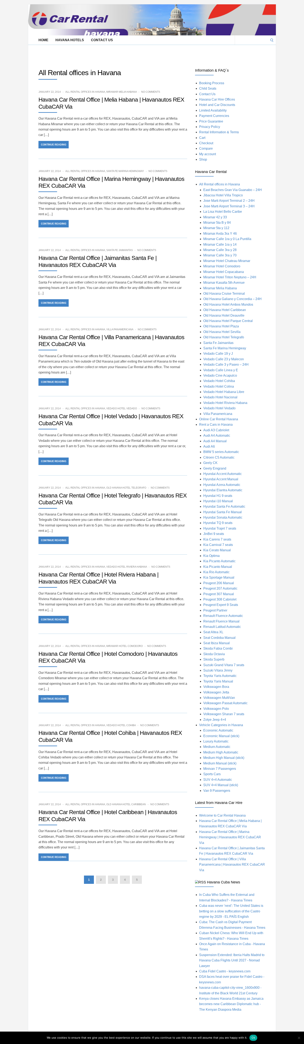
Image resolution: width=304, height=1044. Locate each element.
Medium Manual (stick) (219, 763)
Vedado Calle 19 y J (218, 353)
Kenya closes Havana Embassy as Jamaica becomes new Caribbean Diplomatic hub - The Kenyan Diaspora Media (231, 1004)
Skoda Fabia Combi (218, 648)
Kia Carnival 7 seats (218, 545)
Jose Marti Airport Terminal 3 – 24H (229, 206)
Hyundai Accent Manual (220, 479)
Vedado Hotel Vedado (121, 408)
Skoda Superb (213, 659)
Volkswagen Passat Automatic (225, 703)
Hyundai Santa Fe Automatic (224, 506)
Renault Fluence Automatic (223, 616)
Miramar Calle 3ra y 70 (220, 255)
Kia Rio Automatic (216, 572)
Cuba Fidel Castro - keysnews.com (224, 971)
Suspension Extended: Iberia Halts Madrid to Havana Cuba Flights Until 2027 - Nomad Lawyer (232, 960)
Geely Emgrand (214, 468)
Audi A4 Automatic (216, 435)
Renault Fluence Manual (221, 621)
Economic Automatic (218, 730)
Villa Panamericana (119, 329)
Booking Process (211, 83)
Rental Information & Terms (219, 132)
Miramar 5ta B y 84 (217, 222)
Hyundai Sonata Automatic (222, 517)
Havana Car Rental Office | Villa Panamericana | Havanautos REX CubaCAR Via (232, 864)
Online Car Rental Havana (218, 419)
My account (207, 154)
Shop (203, 159)
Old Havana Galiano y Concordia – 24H (232, 299)
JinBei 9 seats (213, 534)
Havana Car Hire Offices (217, 99)
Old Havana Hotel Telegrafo (126, 487)
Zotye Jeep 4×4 (214, 719)
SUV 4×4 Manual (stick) (220, 785)
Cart (202, 137)
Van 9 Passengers (216, 790)
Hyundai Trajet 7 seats (219, 528)
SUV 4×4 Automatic (217, 779)
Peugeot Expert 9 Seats (220, 605)
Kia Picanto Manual (217, 566)
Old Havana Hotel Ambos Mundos (228, 304)
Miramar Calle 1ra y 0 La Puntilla (227, 239)
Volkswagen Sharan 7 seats (223, 714)
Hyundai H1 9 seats (217, 495)
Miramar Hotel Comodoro (124, 646)
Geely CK (210, 463)
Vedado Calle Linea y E (220, 370)
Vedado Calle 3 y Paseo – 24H (226, 364)
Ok (253, 1037)
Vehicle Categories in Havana (221, 725)
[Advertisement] (103, 54)
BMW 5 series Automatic (221, 452)
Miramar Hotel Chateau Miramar (226, 261)
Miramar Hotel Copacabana (223, 272)
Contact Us (102, 40)
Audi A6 (209, 446)
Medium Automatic (216, 746)
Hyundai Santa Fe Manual (222, 512)
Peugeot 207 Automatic (220, 588)
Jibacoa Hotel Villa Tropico (223, 195)
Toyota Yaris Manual (218, 681)
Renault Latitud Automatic (222, 626)
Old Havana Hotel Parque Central (228, 321)
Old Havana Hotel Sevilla (222, 332)
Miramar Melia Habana (121, 91)
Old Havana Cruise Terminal (224, 293)
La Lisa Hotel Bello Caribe (222, 211)
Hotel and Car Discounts (217, 105)
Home (43, 40)
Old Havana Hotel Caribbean (126, 804)
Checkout (206, 143)
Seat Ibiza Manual (216, 643)
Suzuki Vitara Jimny (217, 670)
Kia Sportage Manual (218, 577)
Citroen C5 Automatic (219, 457)
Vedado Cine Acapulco (220, 375)
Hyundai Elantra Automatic (222, 490)
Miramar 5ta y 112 (216, 228)
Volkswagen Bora (216, 686)
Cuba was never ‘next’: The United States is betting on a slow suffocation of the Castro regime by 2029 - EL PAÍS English (231, 911)
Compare (206, 148)
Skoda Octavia (214, 654)
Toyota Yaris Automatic (220, 676)
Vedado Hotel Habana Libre (223, 392)
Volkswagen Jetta (216, 692)
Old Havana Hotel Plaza (221, 326)
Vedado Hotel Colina (218, 386)
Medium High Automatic (220, 752)
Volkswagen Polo (216, 708)
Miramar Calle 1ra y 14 (220, 244)
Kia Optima (211, 555)
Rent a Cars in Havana (216, 424)
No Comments (150, 91)
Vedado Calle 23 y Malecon (223, 359)
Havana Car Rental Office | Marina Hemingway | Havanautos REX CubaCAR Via (230, 837)
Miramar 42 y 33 (215, 217)
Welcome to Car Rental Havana (222, 815)
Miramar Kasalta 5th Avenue (224, 282)
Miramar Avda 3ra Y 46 (220, 233)
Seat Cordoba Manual (219, 637)
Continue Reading (53, 144)
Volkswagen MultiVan (219, 697)
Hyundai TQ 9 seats (217, 523)
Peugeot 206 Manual (218, 583)
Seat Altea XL (213, 632)
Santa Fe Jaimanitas (119, 250)
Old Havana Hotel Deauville (223, 315)
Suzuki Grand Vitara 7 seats (223, 665)
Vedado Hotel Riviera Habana (126, 566)
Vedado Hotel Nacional (220, 397)
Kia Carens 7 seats (217, 539)
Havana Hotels (69, 40)
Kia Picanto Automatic (219, 561)
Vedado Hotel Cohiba (121, 725)
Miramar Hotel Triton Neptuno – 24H (229, 277)
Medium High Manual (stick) (223, 757)
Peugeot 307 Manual (218, 594)
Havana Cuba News (223, 882)
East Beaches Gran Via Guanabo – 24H (232, 190)
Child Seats (207, 88)
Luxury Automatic (216, 741)
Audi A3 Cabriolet (216, 430)
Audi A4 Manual (215, 441)
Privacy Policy (209, 127)
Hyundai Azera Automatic (221, 485)
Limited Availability (213, 110)
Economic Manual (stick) (221, 736)
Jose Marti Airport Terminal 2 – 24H (229, 200)
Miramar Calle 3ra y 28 (220, 250)
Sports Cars (212, 774)
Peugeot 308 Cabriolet (219, 599)
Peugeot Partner (215, 610)
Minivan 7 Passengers (219, 768)
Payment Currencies (214, 116)
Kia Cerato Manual (217, 550)
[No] (299, 1038)
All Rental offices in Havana (85, 91)
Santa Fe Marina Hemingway (125, 171)
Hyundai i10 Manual (218, 501)
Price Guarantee (211, 121)
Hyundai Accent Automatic (222, 474)
